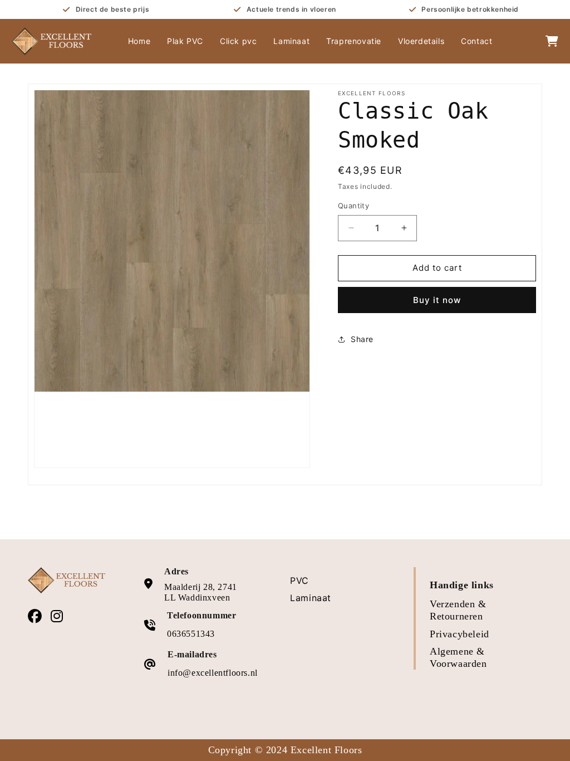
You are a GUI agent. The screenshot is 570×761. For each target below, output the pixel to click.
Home (139, 41)
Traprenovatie (353, 41)
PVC (299, 580)
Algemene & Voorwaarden (458, 657)
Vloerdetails (421, 41)
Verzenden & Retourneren (458, 610)
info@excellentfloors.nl (213, 672)
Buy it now (437, 300)
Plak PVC (185, 41)
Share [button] (362, 339)
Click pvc (238, 41)
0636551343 (191, 633)
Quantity (353, 205)
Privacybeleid (459, 634)
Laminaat (291, 41)
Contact (476, 41)
